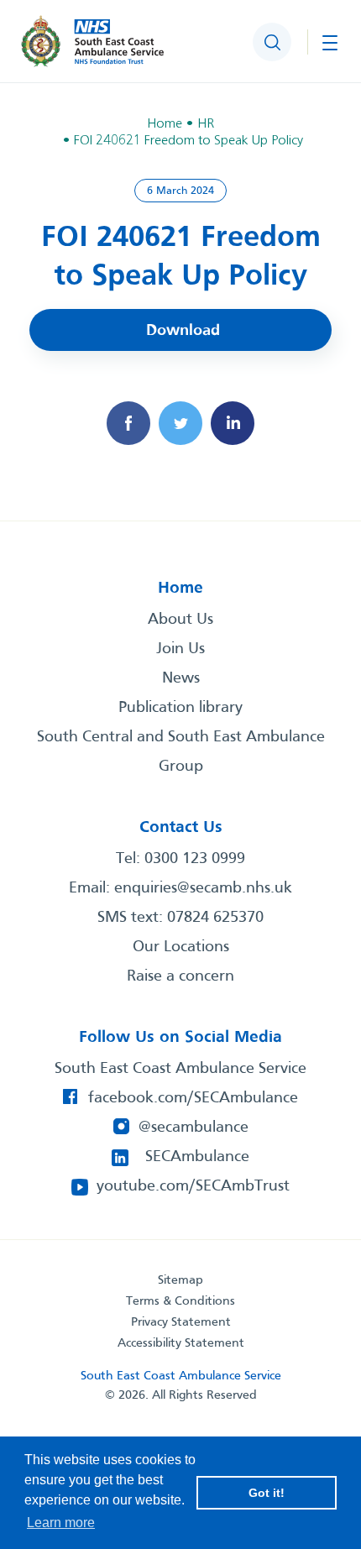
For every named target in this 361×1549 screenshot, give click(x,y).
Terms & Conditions (180, 1301)
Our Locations (181, 947)
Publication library (180, 707)
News (181, 678)
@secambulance (194, 1127)
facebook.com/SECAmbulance (193, 1098)
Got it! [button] (267, 1492)
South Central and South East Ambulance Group (181, 752)
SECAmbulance (197, 1156)
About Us (180, 619)
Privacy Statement (181, 1322)
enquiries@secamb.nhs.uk (203, 888)
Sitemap (180, 1280)
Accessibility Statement (181, 1343)
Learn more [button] (61, 1522)
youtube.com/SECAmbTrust (193, 1186)
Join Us (180, 649)
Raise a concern (180, 976)
